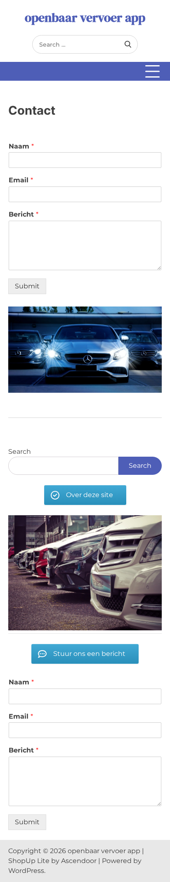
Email (21, 180)
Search (19, 451)
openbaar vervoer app (85, 17)
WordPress (26, 871)
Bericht (23, 214)
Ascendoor (79, 861)
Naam (21, 146)
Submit (27, 286)
